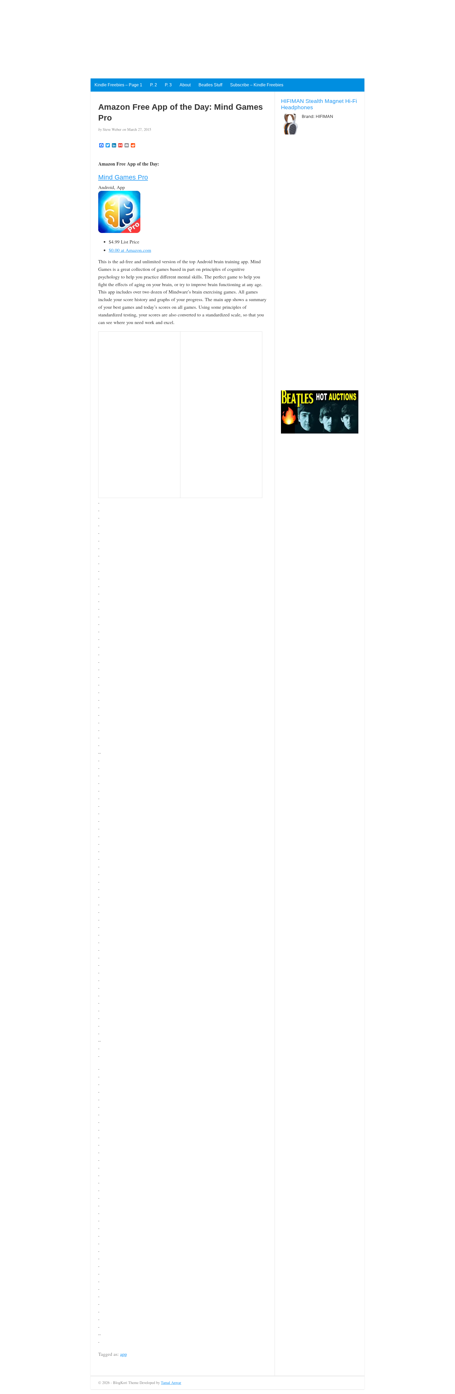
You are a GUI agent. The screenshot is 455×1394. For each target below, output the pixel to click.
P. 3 (168, 85)
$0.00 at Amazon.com (130, 250)
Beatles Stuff (210, 85)
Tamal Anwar (171, 1382)
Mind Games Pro (123, 177)
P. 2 (153, 85)
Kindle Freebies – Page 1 (118, 85)
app (123, 1354)
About (185, 85)
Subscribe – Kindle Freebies (256, 85)
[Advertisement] (158, 37)
